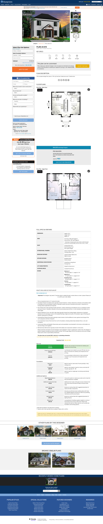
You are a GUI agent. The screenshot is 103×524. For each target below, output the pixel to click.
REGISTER (93, 4)
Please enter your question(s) (20, 106)
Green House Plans (38, 505)
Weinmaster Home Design (64, 511)
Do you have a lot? (17, 91)
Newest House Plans (38, 508)
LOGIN (98, 4)
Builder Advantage (90, 504)
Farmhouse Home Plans (13, 507)
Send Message (23, 120)
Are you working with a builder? (20, 95)
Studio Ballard (64, 508)
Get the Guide (23, 171)
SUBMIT (77, 7)
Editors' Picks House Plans (39, 503)
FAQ (56, 494)
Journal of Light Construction (90, 507)
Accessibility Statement (69, 519)
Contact (64, 494)
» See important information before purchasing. (47, 337)
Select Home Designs (64, 505)
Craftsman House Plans (13, 504)
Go (101, 1)
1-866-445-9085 (28, 65)
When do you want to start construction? (22, 86)
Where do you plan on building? (20, 99)
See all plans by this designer (51, 443)
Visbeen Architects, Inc (64, 510)
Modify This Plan (82, 66)
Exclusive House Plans (39, 504)
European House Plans (47, 48)
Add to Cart (23, 69)
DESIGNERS (24, 4)
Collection (18, 4)
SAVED (89, 4)
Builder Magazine (90, 505)
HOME (2, 4)
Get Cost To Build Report (23, 153)
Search (38, 494)
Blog (53, 494)
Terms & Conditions (33, 8)
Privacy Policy (42, 8)
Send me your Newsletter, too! (21, 116)
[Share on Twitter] (66, 80)
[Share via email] (59, 80)
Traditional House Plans (13, 508)
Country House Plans (13, 503)
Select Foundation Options (19, 53)
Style (12, 4)
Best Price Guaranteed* (28, 62)
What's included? (16, 48)
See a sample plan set (41, 293)
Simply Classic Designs (64, 507)
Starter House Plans (38, 510)
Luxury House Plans (38, 507)
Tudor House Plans (13, 510)
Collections (47, 494)
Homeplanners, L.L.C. (64, 504)
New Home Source (90, 503)
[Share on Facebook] (63, 80)
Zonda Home (90, 508)
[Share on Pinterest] (68, 80)
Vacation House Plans (39, 511)
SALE (29, 4)
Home (37, 48)
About (60, 494)
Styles (42, 494)
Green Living (64, 503)
